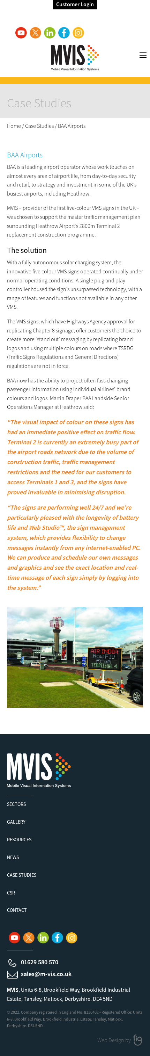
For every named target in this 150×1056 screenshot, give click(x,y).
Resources (19, 839)
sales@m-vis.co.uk (46, 974)
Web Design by (114, 1040)
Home (14, 125)
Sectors (16, 804)
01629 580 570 (39, 962)
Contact (17, 910)
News (13, 857)
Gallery (16, 822)
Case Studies (39, 125)
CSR (11, 893)
